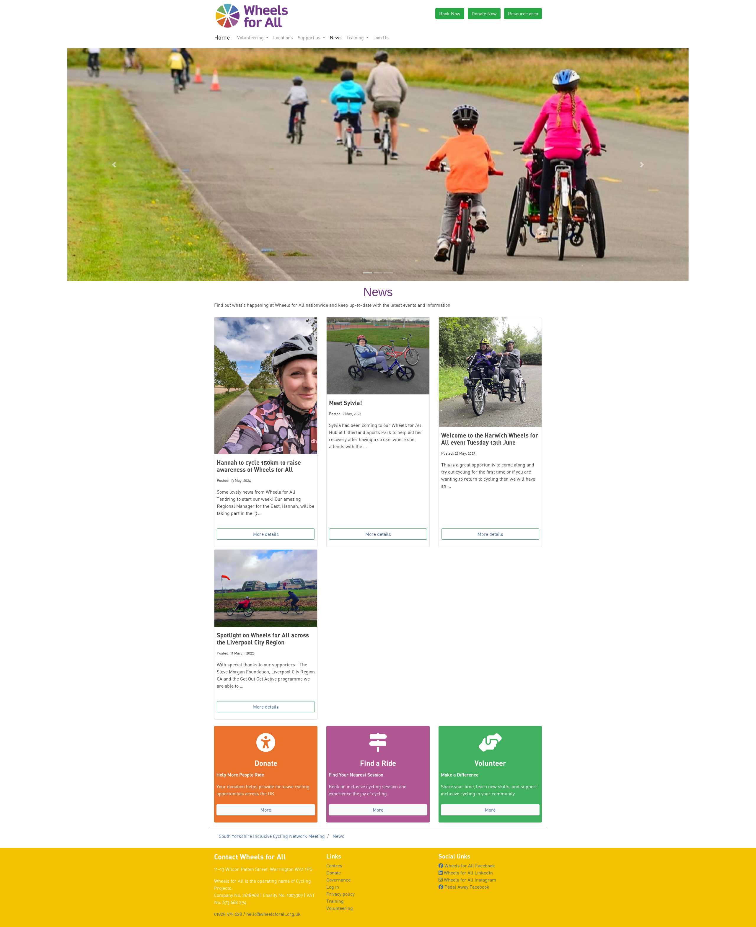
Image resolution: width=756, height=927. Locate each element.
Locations (283, 37)
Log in (332, 887)
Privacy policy (340, 894)
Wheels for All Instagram (469, 880)
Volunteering (339, 908)
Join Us (381, 37)
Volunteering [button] (251, 37)
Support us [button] (310, 37)
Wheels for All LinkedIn (468, 873)
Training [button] (355, 37)
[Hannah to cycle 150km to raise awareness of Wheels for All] (265, 385)
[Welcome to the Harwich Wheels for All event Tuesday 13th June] (490, 372)
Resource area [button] (523, 14)
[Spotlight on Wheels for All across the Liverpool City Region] (265, 588)
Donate (333, 873)
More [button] (265, 810)
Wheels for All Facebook (469, 866)
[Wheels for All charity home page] (251, 15)
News (336, 37)
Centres (334, 866)
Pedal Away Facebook (466, 887)
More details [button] (266, 534)
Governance (338, 880)
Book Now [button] (449, 14)
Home (222, 37)
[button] (113, 164)
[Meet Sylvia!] (378, 355)
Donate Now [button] (484, 14)
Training (335, 901)
